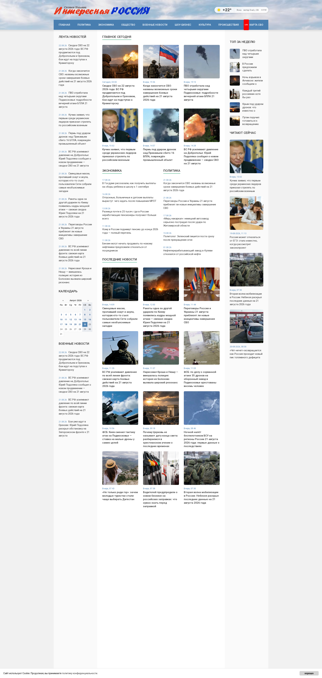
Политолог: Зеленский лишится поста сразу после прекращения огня (188, 236)
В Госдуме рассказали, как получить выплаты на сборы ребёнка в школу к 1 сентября (129, 183)
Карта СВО (256, 24)
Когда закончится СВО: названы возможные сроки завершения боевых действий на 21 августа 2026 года (75, 77)
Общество (128, 24)
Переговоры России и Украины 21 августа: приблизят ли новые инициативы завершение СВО (75, 231)
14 (80, 319)
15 (85, 319)
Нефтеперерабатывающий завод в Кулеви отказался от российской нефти (187, 251)
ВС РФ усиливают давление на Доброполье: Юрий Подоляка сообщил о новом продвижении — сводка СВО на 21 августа (75, 158)
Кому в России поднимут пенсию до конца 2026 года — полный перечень (130, 229)
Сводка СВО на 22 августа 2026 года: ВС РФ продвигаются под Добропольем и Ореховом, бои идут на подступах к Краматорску (74, 54)
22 (85, 324)
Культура (205, 24)
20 (75, 324)
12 (70, 319)
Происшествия (228, 24)
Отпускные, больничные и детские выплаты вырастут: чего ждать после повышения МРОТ (129, 197)
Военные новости (155, 24)
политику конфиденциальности (79, 673)
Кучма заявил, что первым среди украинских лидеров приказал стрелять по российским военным (75, 120)
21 (80, 324)
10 (61, 319)
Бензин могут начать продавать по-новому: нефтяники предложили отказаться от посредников (127, 245)
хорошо (309, 673)
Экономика (106, 24)
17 (61, 324)
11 (66, 319)
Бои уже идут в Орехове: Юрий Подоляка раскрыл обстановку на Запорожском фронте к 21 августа (74, 428)
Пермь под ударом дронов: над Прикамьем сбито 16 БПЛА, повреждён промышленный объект (75, 138)
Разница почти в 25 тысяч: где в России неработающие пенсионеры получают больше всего (129, 213)
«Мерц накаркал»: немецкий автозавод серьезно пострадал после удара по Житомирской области (186, 220)
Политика (84, 24)
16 (90, 319)
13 (75, 319)
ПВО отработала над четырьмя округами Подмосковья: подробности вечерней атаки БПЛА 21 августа (75, 99)
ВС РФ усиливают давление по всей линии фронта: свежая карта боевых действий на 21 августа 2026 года (74, 253)
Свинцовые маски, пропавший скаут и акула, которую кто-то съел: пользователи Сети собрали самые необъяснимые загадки (75, 182)
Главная (64, 24)
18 (66, 324)
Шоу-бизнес (183, 24)
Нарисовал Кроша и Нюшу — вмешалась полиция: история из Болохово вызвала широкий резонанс (75, 275)
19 (70, 324)
